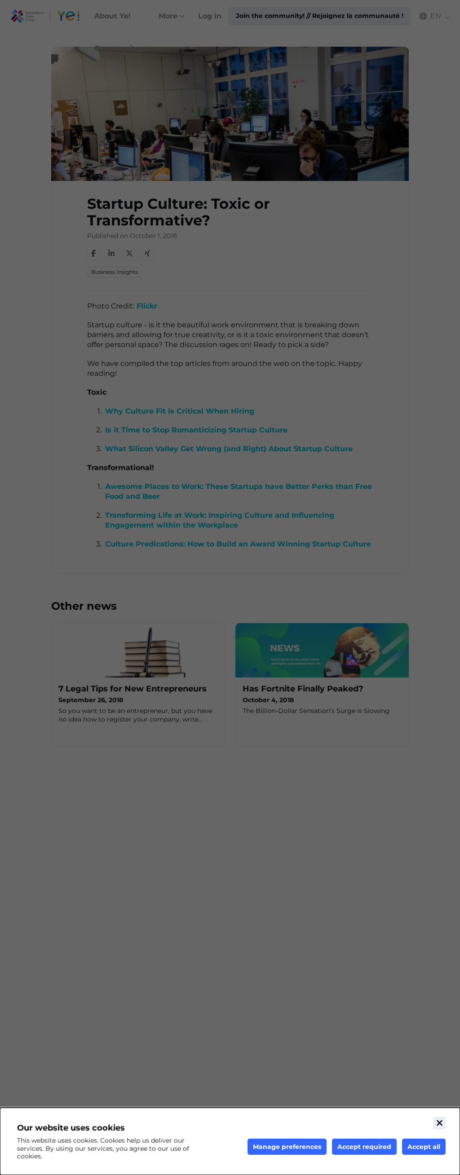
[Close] (439, 1123)
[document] (230, 1141)
